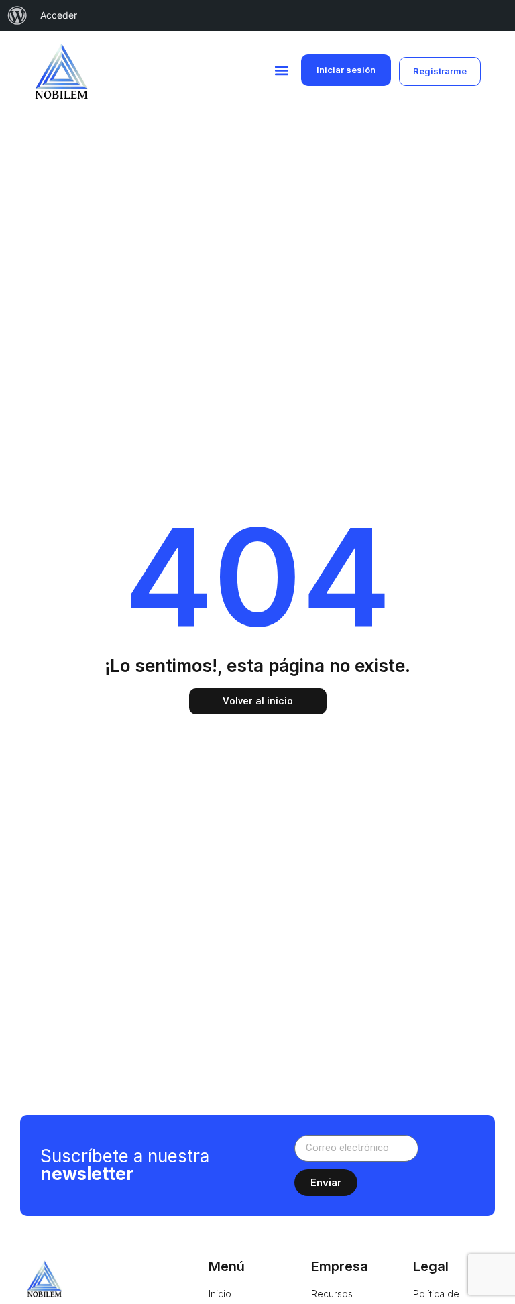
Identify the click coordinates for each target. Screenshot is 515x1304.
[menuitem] (17, 15)
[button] (282, 70)
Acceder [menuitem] (58, 15)
